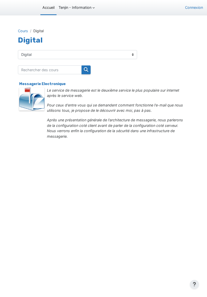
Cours (23, 31)
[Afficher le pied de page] (194, 284)
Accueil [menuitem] (48, 7)
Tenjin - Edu (17, 7)
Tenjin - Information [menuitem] (75, 7)
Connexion (194, 7)
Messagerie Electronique (42, 84)
